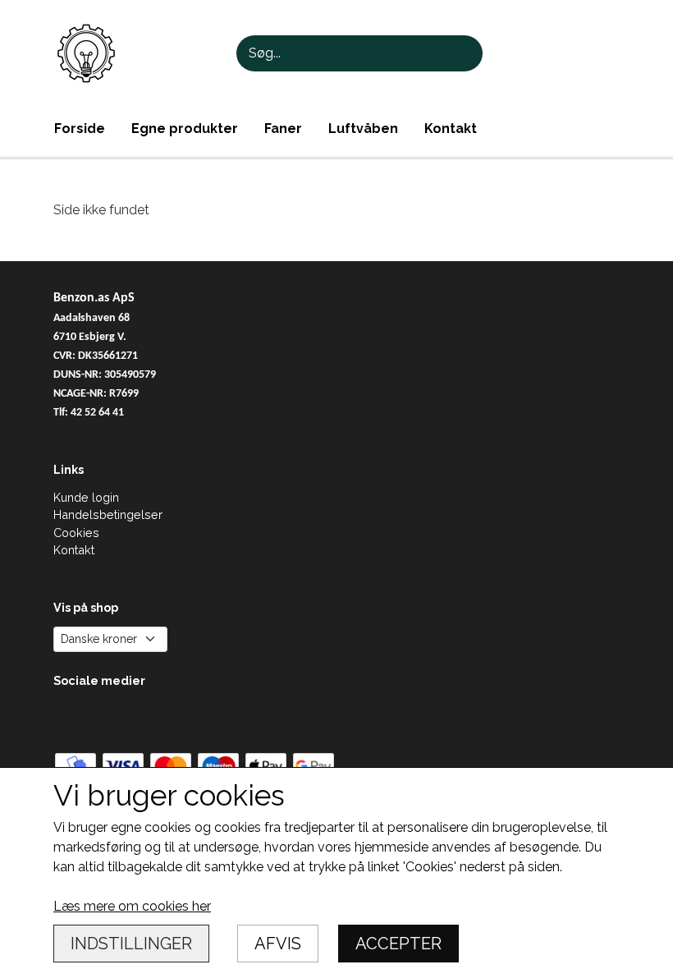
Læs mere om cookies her (132, 906)
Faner (283, 128)
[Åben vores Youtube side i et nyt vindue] (67, 716)
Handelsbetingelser (108, 514)
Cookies (76, 533)
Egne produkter (184, 128)
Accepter (398, 943)
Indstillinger (131, 943)
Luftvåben (363, 128)
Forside (79, 128)
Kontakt (450, 128)
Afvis (277, 943)
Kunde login (86, 497)
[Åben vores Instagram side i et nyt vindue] (103, 716)
